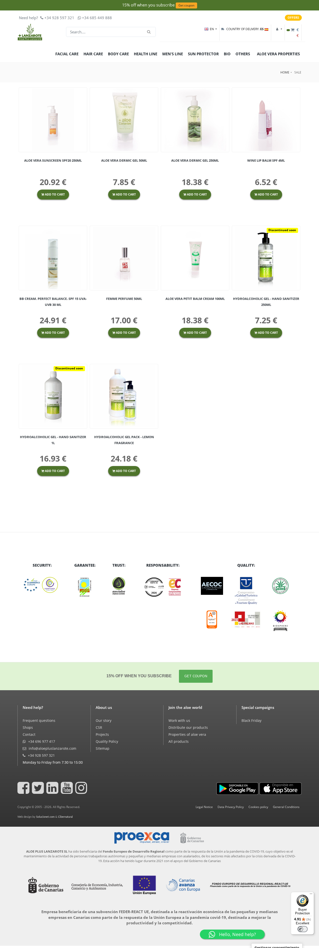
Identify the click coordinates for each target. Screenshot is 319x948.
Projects (102, 734)
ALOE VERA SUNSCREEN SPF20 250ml (53, 160)
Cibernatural (65, 816)
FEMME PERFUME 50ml (124, 298)
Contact (29, 734)
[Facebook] (24, 791)
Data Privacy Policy (231, 807)
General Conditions (286, 807)
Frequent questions (39, 720)
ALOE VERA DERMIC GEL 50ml (124, 160)
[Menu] (311, 895)
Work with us (179, 720)
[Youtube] (67, 791)
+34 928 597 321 (58, 17)
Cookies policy (258, 807)
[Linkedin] (53, 791)
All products (178, 741)
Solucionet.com (45, 816)
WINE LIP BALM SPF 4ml (266, 160)
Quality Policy (107, 741)
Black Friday (251, 720)
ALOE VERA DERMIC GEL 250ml (195, 160)
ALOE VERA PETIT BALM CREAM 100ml (195, 298)
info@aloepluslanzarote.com (52, 748)
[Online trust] (42, 585)
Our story (103, 720)
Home (284, 72)
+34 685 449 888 (96, 17)
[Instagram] (82, 791)
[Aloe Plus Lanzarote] (280, 620)
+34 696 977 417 (41, 741)
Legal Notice (204, 807)
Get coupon (186, 5)
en (212, 29)
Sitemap (102, 748)
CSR (99, 727)
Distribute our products (188, 727)
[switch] (303, 929)
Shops (28, 727)
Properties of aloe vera (187, 734)
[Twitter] (38, 791)
